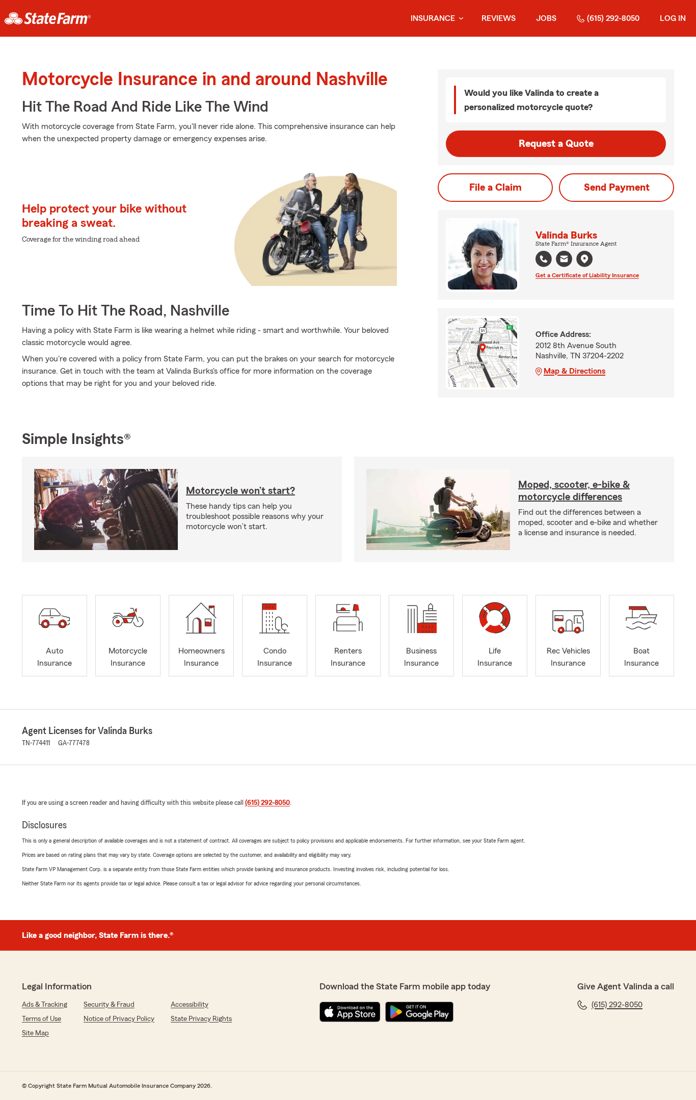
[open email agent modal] (564, 260)
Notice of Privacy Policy (119, 1019)
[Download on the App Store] (350, 1012)
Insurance (433, 18)
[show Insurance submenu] (459, 18)
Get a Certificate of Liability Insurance (587, 275)
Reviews (498, 18)
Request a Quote (556, 144)
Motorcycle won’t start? (240, 491)
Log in (673, 18)
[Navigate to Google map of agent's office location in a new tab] (584, 259)
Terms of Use (41, 1019)
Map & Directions (574, 371)
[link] (47, 18)
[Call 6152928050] (544, 259)
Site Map (35, 1033)
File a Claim (495, 187)
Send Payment (617, 187)
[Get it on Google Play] (419, 1012)
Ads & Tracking (44, 1004)
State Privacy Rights (201, 1019)
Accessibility (189, 1004)
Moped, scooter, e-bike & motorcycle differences (574, 491)
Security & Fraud (109, 1004)
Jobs (546, 18)
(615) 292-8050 (613, 18)
